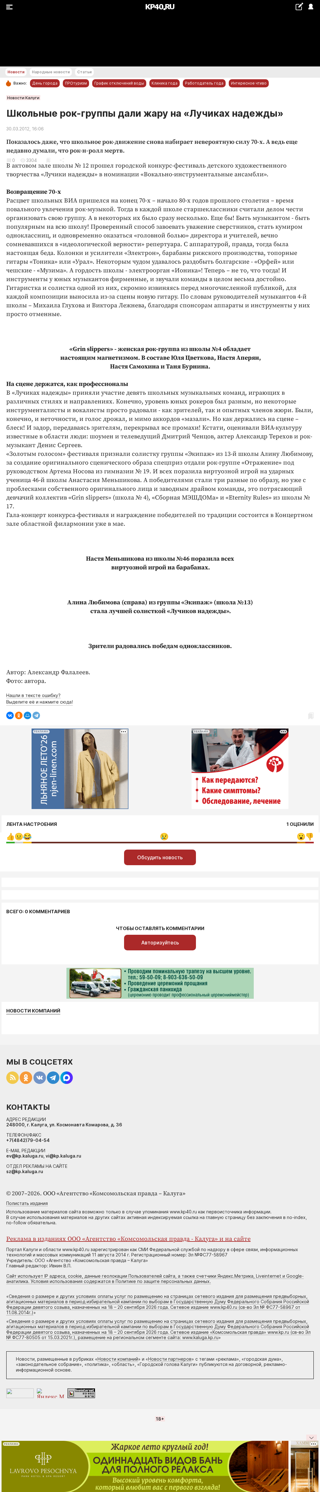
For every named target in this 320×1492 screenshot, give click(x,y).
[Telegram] (36, 715)
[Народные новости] (299, 6)
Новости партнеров (170, 1359)
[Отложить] (48, 160)
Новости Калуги (23, 97)
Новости (16, 72)
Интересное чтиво (249, 83)
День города (45, 83)
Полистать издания (27, 1203)
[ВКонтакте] (10, 715)
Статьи (84, 72)
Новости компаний (33, 1011)
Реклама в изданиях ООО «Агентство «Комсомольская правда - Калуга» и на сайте (128, 1239)
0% (10, 836)
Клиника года (165, 83)
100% (164, 836)
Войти (310, 7)
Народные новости (51, 72)
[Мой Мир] (27, 715)
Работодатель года (204, 83)
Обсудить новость (160, 857)
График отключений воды (119, 83)
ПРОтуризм (76, 83)
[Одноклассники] (18, 715)
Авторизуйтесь (160, 942)
